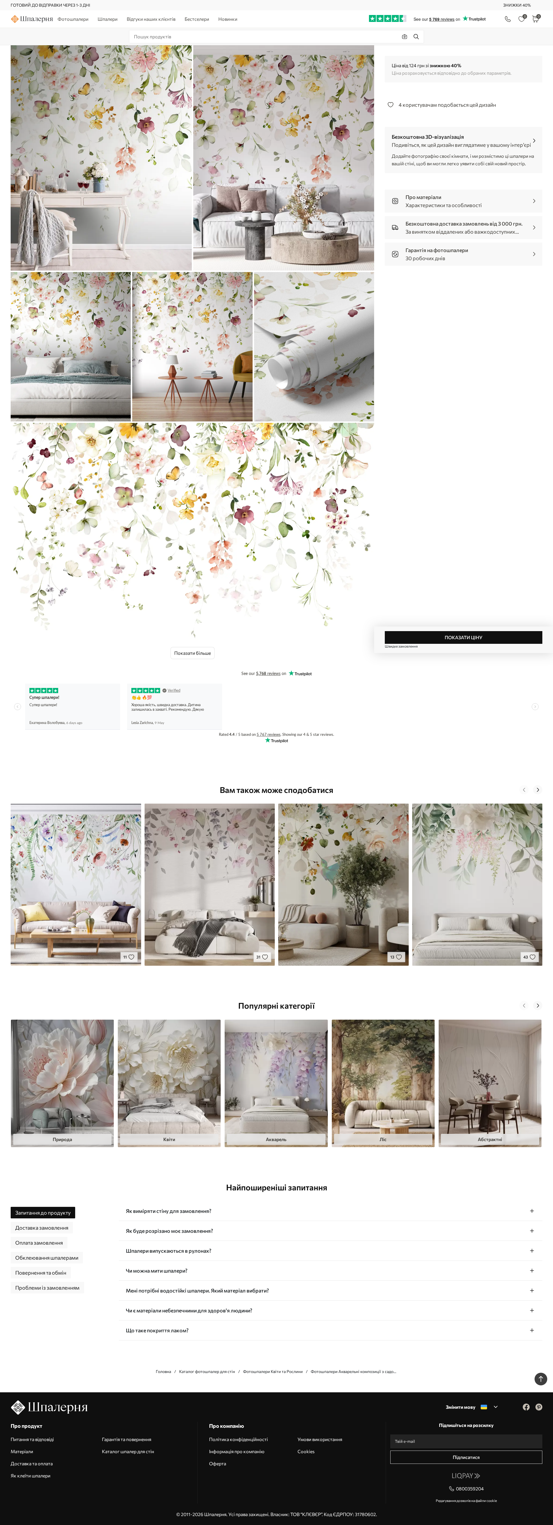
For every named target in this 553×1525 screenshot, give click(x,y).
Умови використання (320, 1439)
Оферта (217, 1463)
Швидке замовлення (401, 646)
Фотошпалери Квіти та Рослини (273, 1371)
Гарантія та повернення (126, 1439)
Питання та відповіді (32, 1439)
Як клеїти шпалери (30, 1475)
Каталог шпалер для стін (128, 1451)
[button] (524, 789)
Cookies (306, 1451)
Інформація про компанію (236, 1451)
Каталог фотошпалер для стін (207, 1371)
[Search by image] (404, 36)
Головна (163, 1371)
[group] (62, 1083)
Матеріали (22, 1451)
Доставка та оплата (32, 1463)
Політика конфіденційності (238, 1439)
